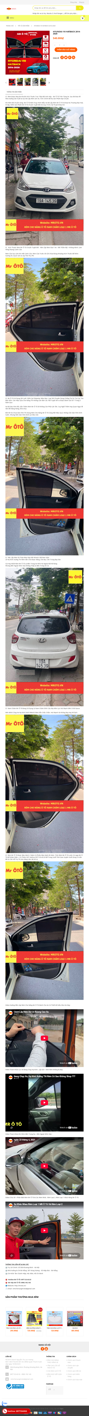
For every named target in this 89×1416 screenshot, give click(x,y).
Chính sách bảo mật (75, 1380)
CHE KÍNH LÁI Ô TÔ (54, 1371)
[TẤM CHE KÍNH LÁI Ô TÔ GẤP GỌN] (55, 1319)
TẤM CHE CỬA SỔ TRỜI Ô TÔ (53, 1367)
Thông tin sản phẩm (14, 92)
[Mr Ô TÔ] (11, 9)
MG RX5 (75, 1328)
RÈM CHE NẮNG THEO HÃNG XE (53, 1361)
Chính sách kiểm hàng (74, 1375)
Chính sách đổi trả (74, 1371)
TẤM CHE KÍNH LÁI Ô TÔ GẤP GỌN (58, 1328)
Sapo (61, 1409)
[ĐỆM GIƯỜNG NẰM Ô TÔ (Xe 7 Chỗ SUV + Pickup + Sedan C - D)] (34, 1319)
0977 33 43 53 (15, 1374)
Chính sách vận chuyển (73, 1367)
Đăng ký (81, 2)
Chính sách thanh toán (74, 1361)
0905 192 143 (26, 1374)
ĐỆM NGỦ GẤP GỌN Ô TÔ (54, 1375)
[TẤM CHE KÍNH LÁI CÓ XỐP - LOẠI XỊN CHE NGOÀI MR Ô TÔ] (14, 1319)
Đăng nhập (73, 2)
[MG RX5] (75, 1319)
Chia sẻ (56, 58)
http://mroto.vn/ (20, 1286)
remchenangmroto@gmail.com (22, 1379)
